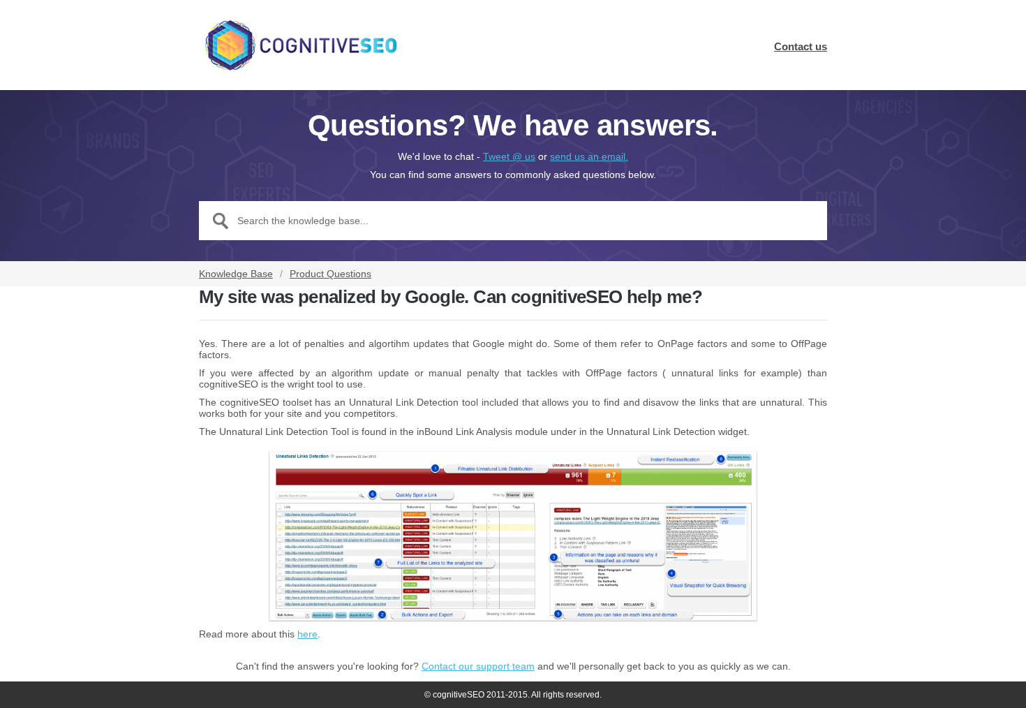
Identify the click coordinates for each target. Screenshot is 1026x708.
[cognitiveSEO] (300, 45)
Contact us (800, 46)
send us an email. (589, 156)
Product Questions (330, 273)
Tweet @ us (509, 156)
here (307, 634)
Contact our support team (478, 666)
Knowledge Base (236, 273)
